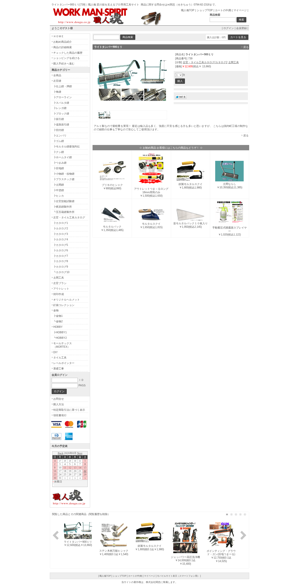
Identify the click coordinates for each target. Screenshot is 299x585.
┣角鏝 (57, 91)
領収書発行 (60, 415)
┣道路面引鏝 (61, 124)
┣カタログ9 (60, 266)
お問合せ (58, 398)
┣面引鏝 (58, 119)
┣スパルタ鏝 (61, 102)
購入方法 (58, 404)
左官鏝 (57, 80)
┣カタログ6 (60, 250)
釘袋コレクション (63, 305)
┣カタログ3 (60, 233)
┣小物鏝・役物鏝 (63, 173)
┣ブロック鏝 (61, 113)
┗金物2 (58, 321)
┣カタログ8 (60, 261)
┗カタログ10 (61, 272)
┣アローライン (62, 97)
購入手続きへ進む (63, 63)
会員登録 (241, 28)
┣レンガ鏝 (60, 108)
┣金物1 (58, 315)
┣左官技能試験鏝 (63, 201)
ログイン (228, 28)
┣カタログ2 (60, 228)
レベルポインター (63, 363)
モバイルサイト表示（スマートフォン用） (178, 576)
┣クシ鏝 (58, 152)
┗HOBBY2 (60, 337)
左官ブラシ (60, 283)
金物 (56, 310)
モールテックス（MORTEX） (62, 345)
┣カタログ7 (60, 255)
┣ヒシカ (58, 195)
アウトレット (61, 288)
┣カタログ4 (60, 239)
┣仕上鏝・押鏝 (62, 86)
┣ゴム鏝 (58, 141)
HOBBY (58, 326)
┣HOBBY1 (60, 332)
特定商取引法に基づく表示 (69, 409)
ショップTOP (205, 10)
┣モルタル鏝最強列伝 (66, 146)
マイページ (240, 10)
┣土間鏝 (58, 184)
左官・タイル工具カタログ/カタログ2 (205, 62)
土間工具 (233, 62)
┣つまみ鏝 (60, 162)
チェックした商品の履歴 (67, 52)
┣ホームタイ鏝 (62, 157)
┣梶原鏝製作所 (62, 206)
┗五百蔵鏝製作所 (63, 212)
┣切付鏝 (58, 130)
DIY (55, 352)
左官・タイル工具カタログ (69, 217)
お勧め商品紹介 (62, 41)
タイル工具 (60, 357)
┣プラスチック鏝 (63, 179)
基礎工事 (58, 368)
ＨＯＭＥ (58, 36)
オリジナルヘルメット (66, 299)
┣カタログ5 (60, 244)
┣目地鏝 (58, 168)
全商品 (57, 75)
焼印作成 (58, 294)
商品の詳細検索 (62, 47)
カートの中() (223, 10)
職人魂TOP (187, 10)
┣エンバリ (60, 135)
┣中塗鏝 (58, 190)
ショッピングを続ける (66, 58)
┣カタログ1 (60, 222)
